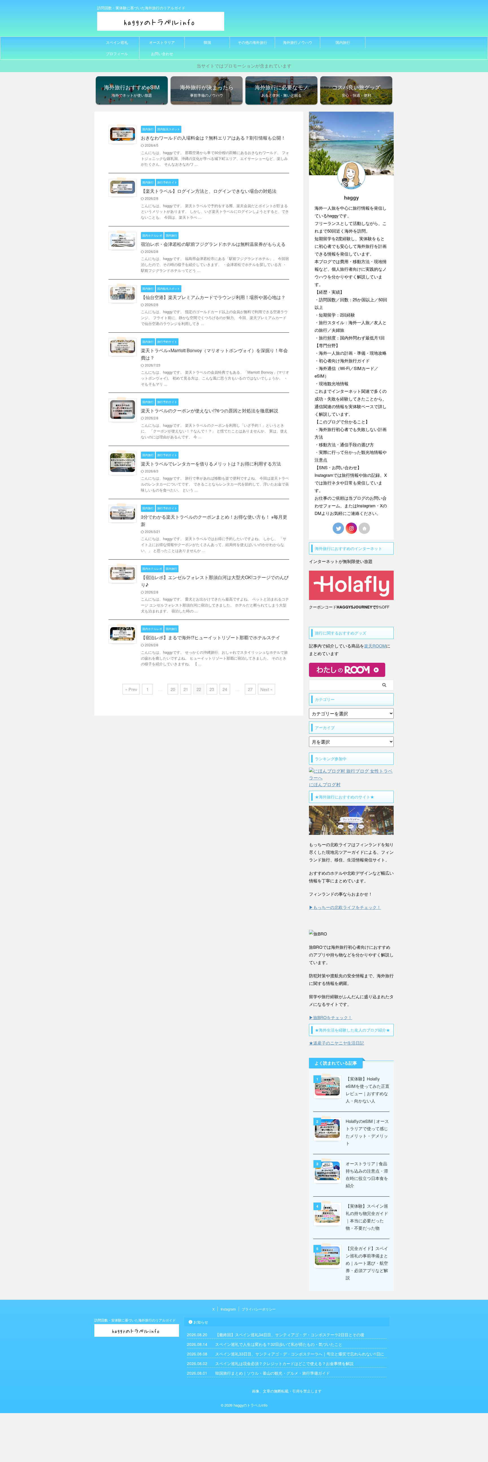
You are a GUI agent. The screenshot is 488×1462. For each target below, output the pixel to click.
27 (250, 689)
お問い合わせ (162, 53)
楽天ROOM (375, 646)
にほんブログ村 (325, 784)
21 (186, 689)
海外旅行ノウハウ (297, 42)
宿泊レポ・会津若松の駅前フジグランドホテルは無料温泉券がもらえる (213, 244)
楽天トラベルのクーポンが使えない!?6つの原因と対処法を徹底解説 (209, 410)
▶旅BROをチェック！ (330, 1017)
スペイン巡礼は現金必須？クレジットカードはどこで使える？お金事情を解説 (284, 1363)
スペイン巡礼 (117, 42)
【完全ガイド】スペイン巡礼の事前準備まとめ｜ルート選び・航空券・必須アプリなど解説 (367, 1263)
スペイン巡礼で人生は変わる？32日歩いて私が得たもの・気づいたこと (278, 1344)
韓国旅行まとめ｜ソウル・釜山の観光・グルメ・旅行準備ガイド (272, 1373)
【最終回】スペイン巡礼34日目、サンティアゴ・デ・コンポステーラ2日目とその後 (289, 1334)
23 (212, 689)
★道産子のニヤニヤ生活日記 (336, 1043)
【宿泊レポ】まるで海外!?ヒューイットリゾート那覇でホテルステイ (210, 637)
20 (173, 689)
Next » (266, 689)
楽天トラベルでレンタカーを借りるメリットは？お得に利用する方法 (211, 463)
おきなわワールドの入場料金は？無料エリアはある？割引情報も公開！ (213, 138)
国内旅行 (343, 42)
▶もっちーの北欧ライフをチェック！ (345, 907)
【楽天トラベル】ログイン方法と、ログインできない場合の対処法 (208, 191)
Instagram (228, 1309)
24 (225, 689)
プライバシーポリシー (259, 1309)
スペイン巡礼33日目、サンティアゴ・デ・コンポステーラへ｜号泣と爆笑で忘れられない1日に (299, 1354)
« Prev (131, 689)
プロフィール (117, 53)
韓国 (207, 42)
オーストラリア (162, 42)
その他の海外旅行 (252, 42)
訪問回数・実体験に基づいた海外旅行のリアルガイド (135, 1320)
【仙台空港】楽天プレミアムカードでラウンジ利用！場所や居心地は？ (213, 297)
